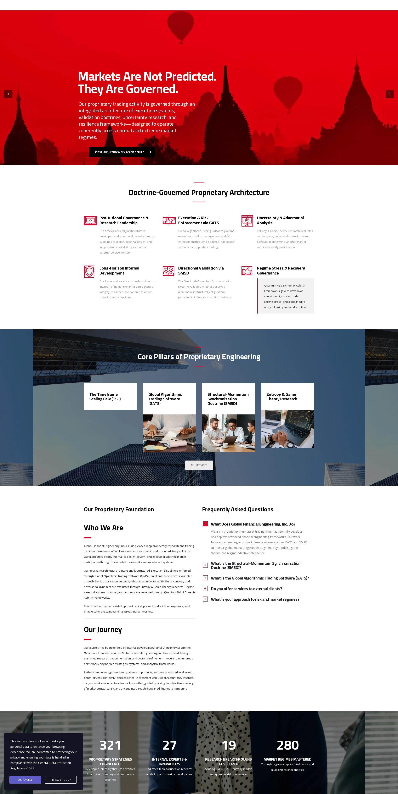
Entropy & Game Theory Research (282, 396)
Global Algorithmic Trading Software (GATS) (165, 398)
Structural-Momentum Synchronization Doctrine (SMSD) (228, 398)
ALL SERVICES (199, 465)
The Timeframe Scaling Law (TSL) (105, 396)
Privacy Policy (61, 780)
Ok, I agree (25, 780)
